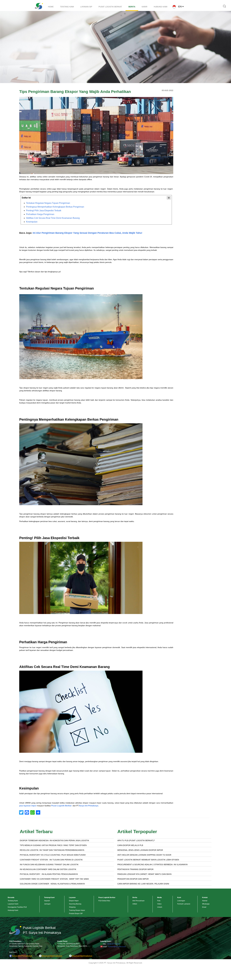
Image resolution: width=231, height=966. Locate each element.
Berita (134, 897)
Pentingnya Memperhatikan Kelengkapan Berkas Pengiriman (55, 207)
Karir (179, 897)
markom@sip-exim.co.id (117, 947)
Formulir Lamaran (183, 904)
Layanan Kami (13, 904)
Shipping (72, 907)
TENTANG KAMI (67, 7)
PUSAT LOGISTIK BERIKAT (110, 7)
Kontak (205, 897)
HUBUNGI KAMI (160, 7)
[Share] (38, 812)
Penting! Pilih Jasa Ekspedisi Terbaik (43, 210)
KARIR (144, 7)
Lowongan (181, 901)
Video (159, 904)
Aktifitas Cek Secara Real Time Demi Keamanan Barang (53, 218)
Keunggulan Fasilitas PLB (17, 907)
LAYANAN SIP (86, 7)
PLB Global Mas (104, 901)
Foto (158, 901)
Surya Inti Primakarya (22, 956)
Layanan (72, 897)
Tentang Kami (13, 901)
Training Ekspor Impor (77, 910)
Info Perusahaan (138, 901)
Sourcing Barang (75, 904)
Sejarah (47, 901)
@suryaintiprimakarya (51, 956)
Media (159, 897)
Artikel (134, 904)
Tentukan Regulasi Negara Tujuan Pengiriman (48, 203)
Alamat (204, 901)
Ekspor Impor (74, 901)
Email (204, 907)
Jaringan (47, 904)
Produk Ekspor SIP (76, 913)
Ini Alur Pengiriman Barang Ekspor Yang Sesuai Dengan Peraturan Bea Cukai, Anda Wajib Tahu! (87, 233)
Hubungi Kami (13, 910)
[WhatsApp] (32, 812)
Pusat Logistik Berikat (61, 806)
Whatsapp (205, 904)
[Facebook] (27, 812)
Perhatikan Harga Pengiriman (40, 214)
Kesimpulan (31, 222)
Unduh (159, 907)
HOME (51, 7)
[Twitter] (21, 812)
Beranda (11, 897)
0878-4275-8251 (113, 944)
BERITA (131, 7)
